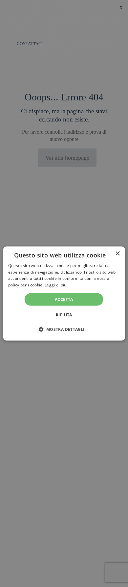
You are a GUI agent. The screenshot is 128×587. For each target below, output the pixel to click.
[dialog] (64, 293)
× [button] (117, 253)
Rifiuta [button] (64, 315)
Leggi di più (56, 285)
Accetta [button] (64, 299)
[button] (63, 329)
